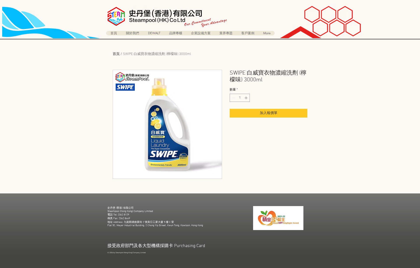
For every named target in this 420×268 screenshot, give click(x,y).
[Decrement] (233, 98)
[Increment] (246, 98)
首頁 (116, 54)
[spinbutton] (240, 98)
